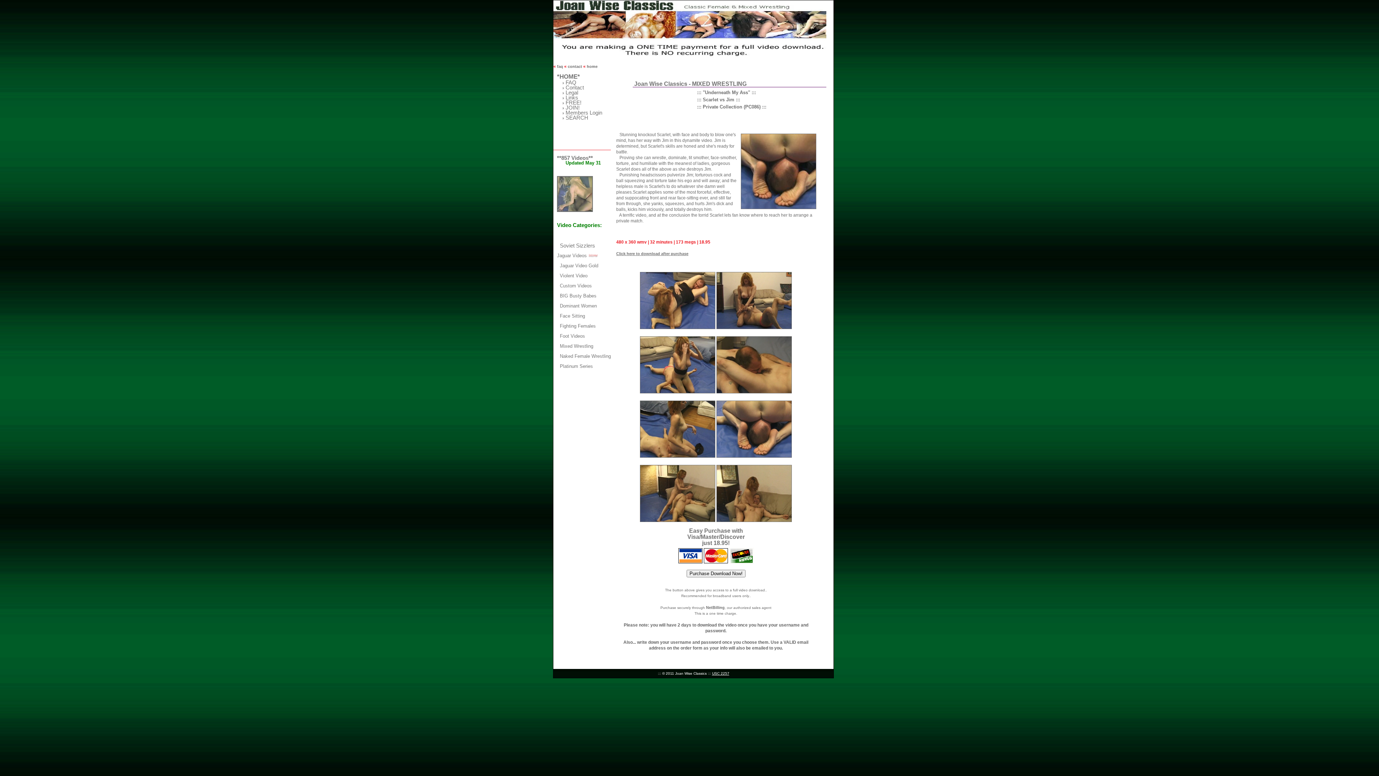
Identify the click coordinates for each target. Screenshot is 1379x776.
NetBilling (715, 607)
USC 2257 (720, 673)
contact (575, 66)
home (592, 66)
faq (560, 66)
